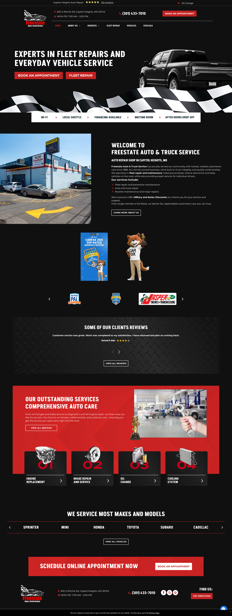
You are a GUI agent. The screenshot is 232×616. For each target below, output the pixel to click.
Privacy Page (154, 613)
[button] (119, 352)
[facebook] (163, 593)
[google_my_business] (175, 593)
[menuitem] (58, 26)
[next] (182, 299)
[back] (49, 299)
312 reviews (107, 2)
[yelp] (169, 593)
